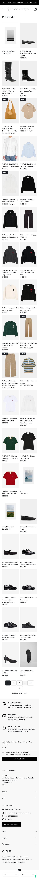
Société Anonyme (22, 857)
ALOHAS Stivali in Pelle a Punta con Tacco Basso (28, 91)
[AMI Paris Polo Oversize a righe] (28, 365)
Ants (21, 491)
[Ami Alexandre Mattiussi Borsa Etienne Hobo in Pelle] (10, 110)
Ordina (24, 875)
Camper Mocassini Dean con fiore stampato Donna (8, 600)
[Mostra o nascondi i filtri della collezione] (19, 869)
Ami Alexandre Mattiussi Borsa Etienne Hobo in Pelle (9, 128)
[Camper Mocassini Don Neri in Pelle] (28, 581)
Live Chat (8, 819)
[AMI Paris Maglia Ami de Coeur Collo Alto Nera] (28, 254)
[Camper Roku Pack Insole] (28, 654)
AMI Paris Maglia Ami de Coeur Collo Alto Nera (27, 272)
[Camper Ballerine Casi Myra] (28, 511)
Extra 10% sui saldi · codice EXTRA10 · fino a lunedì (20, 2)
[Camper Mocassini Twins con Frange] (10, 619)
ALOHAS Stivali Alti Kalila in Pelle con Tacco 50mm (8, 91)
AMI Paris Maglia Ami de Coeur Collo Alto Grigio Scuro (9, 272)
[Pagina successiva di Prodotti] (19, 688)
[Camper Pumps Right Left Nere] (10, 654)
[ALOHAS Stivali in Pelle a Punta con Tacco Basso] (28, 73)
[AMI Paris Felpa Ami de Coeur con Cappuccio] (10, 219)
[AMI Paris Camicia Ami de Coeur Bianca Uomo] (10, 148)
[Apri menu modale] (4, 9)
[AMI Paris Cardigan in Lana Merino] (28, 183)
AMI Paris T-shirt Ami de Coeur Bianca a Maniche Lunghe (27, 421)
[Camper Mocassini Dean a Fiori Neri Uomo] (28, 546)
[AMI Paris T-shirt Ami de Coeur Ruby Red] (10, 475)
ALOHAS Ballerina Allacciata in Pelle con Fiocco (28, 53)
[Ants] (28, 475)
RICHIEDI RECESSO (11, 824)
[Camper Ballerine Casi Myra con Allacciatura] (10, 546)
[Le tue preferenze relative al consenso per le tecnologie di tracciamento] (35, 876)
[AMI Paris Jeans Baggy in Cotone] (28, 219)
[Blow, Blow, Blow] (10, 511)
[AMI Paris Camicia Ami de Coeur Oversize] (10, 183)
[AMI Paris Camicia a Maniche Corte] (28, 110)
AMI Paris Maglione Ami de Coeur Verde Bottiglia (10, 345)
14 (31, 683)
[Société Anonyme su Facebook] (3, 851)
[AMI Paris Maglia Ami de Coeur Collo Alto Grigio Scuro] (10, 254)
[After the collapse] (10, 35)
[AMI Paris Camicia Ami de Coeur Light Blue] (28, 148)
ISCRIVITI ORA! (20, 759)
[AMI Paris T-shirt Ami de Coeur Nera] (28, 440)
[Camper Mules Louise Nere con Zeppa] (28, 619)
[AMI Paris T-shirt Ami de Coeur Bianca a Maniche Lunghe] (28, 402)
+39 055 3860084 (11, 816)
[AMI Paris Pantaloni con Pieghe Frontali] (28, 327)
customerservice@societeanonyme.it (17, 813)
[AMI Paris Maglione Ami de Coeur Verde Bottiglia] (10, 327)
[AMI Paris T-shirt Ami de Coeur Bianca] (10, 402)
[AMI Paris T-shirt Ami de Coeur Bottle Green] (10, 440)
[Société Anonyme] (19, 9)
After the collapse (8, 51)
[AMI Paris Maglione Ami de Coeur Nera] (28, 292)
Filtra (6, 875)
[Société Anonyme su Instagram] (6, 851)
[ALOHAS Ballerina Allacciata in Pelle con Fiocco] (28, 35)
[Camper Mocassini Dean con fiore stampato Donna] (10, 581)
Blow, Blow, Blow (8, 527)
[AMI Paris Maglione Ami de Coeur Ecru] (10, 292)
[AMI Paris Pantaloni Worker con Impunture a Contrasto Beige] (10, 365)
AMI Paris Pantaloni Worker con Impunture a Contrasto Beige (10, 383)
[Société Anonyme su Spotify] (10, 851)
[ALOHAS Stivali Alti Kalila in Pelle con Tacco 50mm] (10, 73)
